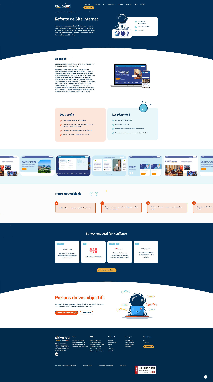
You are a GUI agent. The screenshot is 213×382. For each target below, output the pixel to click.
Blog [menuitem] (144, 340)
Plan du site (123, 365)
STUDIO (142, 4)
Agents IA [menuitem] (110, 351)
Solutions (97, 4)
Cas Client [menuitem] (146, 342)
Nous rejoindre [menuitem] (129, 342)
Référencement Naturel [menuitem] (78, 342)
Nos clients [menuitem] (128, 346)
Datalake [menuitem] (110, 340)
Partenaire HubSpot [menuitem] (95, 340)
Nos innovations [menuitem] (129, 344)
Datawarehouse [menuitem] (112, 342)
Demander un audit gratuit (65, 313)
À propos (128, 4)
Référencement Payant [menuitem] (78, 344)
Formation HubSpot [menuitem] (95, 346)
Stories (120, 4)
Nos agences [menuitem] (129, 340)
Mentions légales (87, 365)
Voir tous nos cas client (105, 270)
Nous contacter (89, 7)
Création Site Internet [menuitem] (78, 340)
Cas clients (62, 12)
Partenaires (111, 4)
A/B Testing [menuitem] (111, 348)
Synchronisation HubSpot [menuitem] (97, 344)
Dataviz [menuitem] (110, 344)
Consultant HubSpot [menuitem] (95, 348)
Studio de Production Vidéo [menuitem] (80, 346)
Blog (136, 4)
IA (104, 4)
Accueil (56, 12)
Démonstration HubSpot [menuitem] (96, 351)
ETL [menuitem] (109, 346)
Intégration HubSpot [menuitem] (95, 342)
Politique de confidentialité (106, 365)
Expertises (88, 4)
